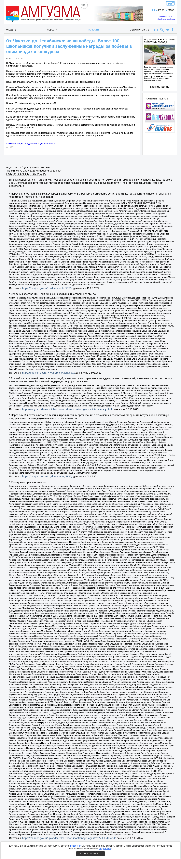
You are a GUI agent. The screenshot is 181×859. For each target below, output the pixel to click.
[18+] (43, 14)
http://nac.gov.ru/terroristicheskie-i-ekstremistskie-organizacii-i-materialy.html (67, 409)
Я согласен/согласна (90, 853)
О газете (11, 29)
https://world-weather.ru (166, 19)
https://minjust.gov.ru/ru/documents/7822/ (47, 476)
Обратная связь (139, 29)
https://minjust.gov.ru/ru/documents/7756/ (47, 288)
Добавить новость (159, 87)
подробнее (76, 845)
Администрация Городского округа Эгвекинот (30, 143)
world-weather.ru (166, 17)
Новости (52, 29)
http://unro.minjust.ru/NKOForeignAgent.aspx (48, 372)
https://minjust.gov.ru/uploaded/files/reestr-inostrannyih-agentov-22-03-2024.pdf (69, 838)
